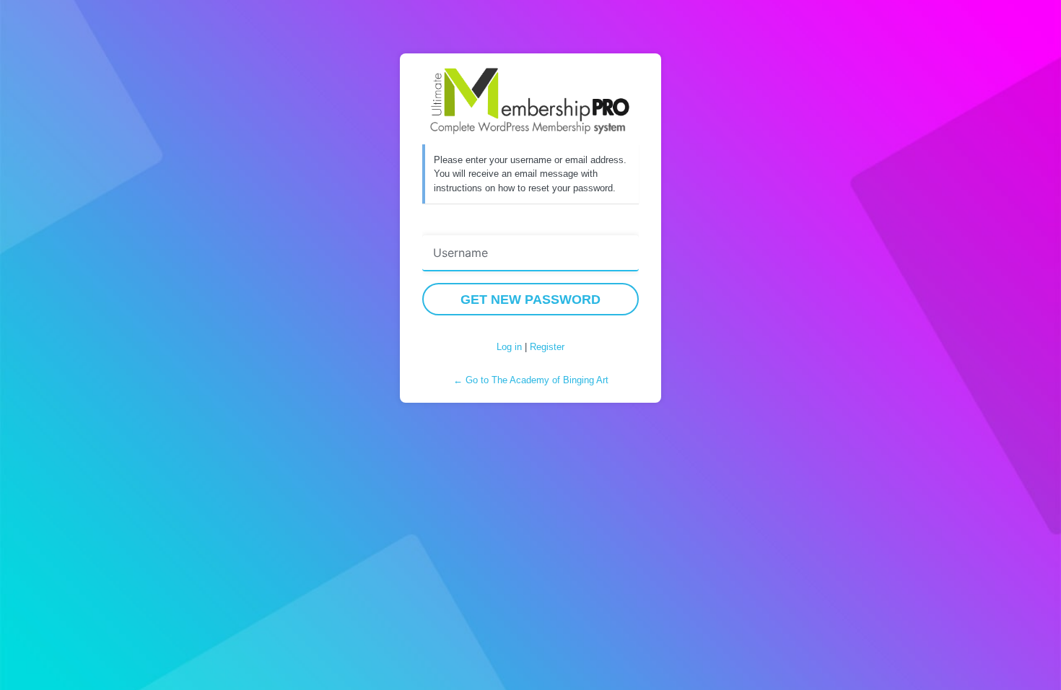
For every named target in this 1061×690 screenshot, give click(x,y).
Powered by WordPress (530, 101)
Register (547, 346)
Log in (509, 346)
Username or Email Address (491, 225)
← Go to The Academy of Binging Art (530, 380)
